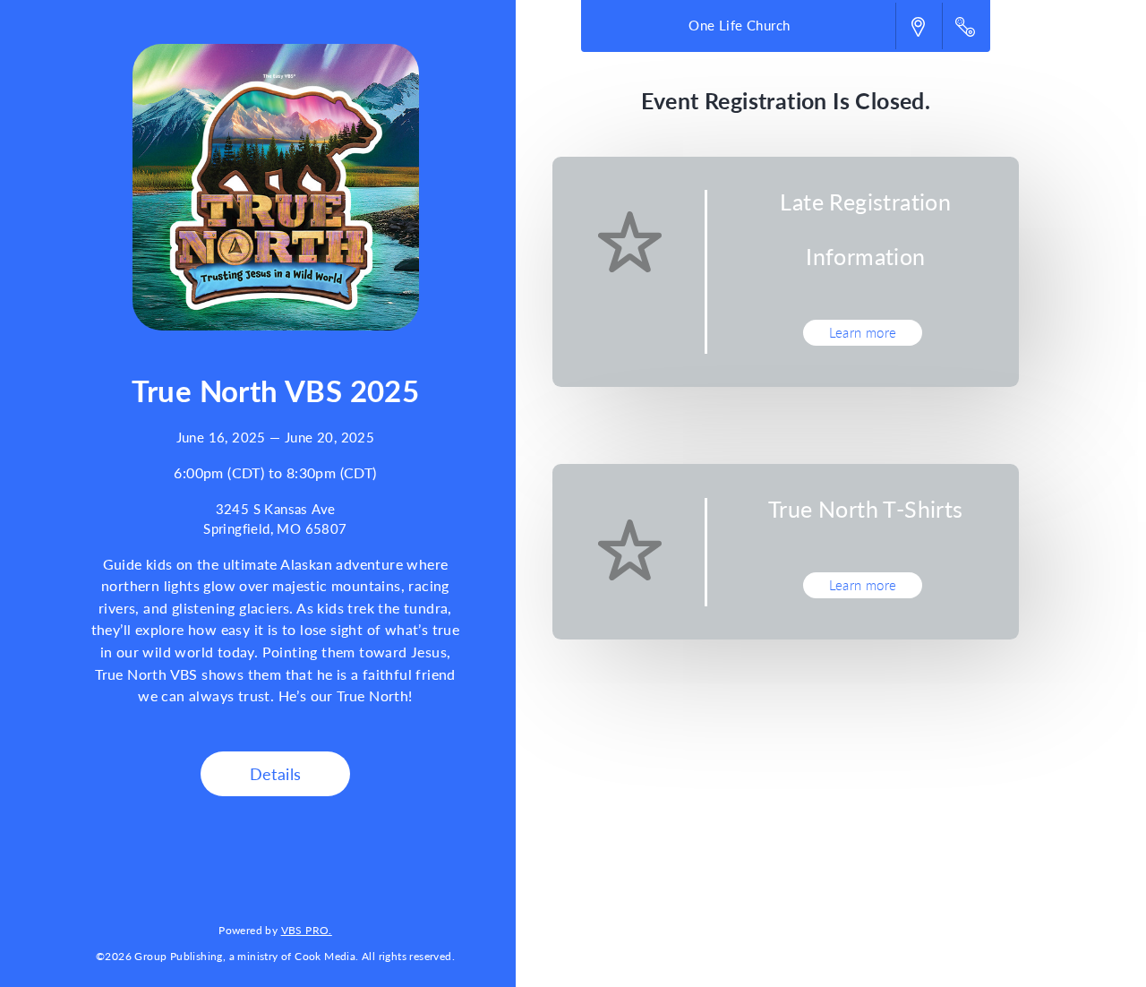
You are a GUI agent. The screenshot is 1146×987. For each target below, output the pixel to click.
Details (276, 773)
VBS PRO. (306, 930)
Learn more (863, 332)
